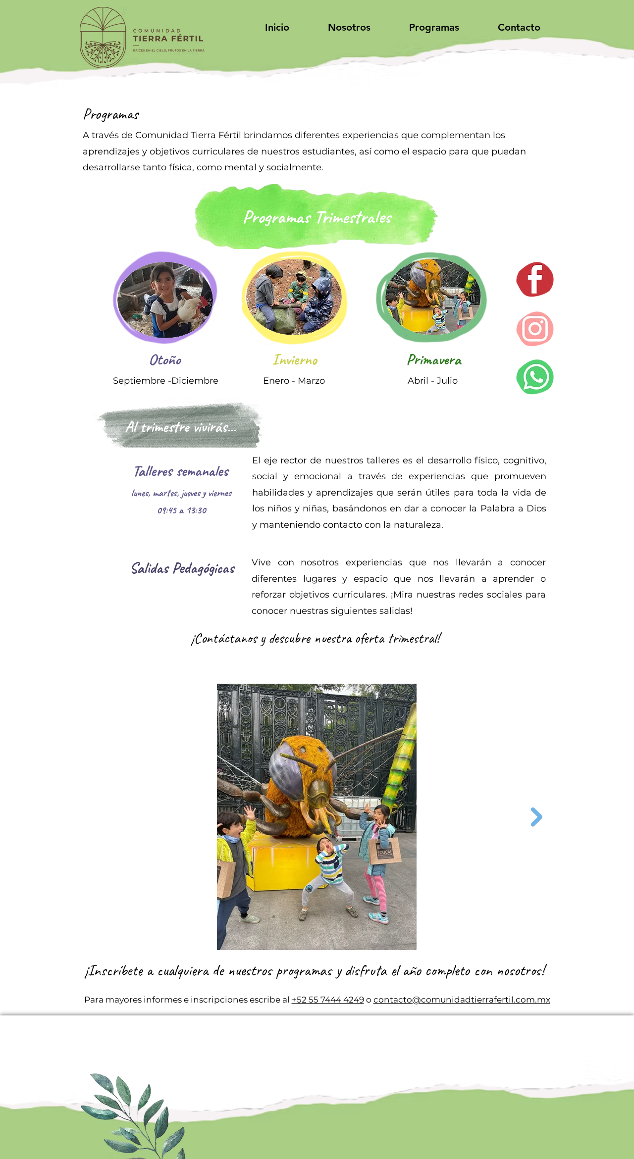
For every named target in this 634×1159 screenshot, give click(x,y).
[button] (349, 27)
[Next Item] (536, 816)
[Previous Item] (97, 816)
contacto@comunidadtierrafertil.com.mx (461, 1000)
